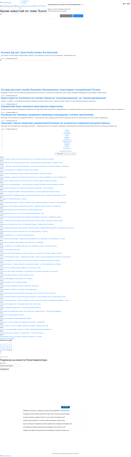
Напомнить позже (66, 16)
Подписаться (78, 16)
